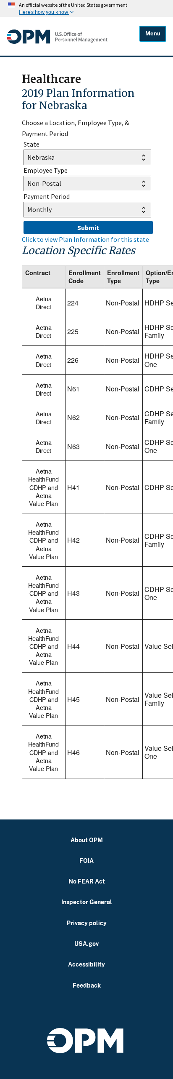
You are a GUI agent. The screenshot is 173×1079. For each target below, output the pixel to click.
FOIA (86, 860)
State (31, 144)
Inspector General (86, 901)
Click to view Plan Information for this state (85, 239)
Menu (152, 33)
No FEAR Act (86, 881)
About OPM (87, 839)
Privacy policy (87, 922)
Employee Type (46, 170)
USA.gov (86, 943)
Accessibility (86, 964)
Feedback (87, 985)
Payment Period (47, 196)
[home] (73, 36)
